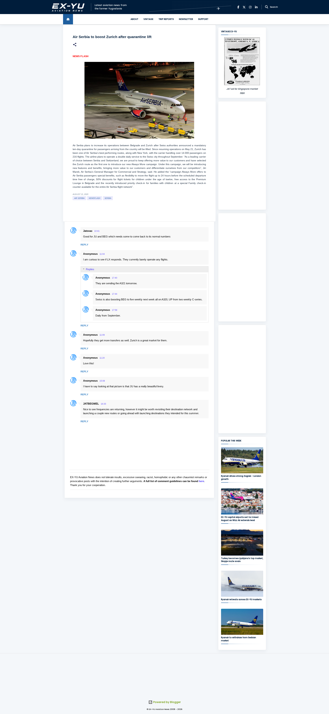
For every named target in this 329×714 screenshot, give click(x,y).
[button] (75, 45)
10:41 (97, 231)
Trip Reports (166, 19)
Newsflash (94, 198)
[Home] (68, 19)
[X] (244, 7)
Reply (84, 244)
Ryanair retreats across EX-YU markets (241, 599)
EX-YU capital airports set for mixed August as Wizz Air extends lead (239, 518)
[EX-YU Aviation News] (67, 7)
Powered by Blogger (167, 702)
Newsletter (186, 19)
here (201, 481)
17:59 (114, 310)
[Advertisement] (242, 155)
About (134, 19)
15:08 (102, 381)
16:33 (103, 404)
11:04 (102, 254)
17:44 (114, 294)
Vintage (148, 19)
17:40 (114, 278)
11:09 (102, 335)
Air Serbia (79, 198)
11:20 (102, 358)
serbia (108, 198)
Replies (90, 269)
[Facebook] (238, 7)
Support (203, 19)
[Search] (266, 7)
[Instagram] (250, 7)
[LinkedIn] (256, 7)
